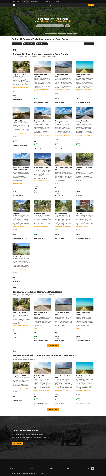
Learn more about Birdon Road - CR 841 (42, 174)
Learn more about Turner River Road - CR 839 (63, 82)
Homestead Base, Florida (51, 33)
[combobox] (51, 25)
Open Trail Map (17, 443)
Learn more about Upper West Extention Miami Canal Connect (21, 174)
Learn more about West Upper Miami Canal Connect (63, 128)
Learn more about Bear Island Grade (21, 262)
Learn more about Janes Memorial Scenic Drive (84, 174)
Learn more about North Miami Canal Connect (42, 82)
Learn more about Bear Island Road (63, 219)
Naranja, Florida (62, 33)
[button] (17, 43)
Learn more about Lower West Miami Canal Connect (84, 128)
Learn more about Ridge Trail (21, 219)
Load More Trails (53, 345)
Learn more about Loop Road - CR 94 (21, 82)
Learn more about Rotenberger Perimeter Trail (42, 128)
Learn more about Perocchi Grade (42, 219)
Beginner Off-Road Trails (41, 15)
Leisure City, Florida (72, 33)
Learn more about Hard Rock (84, 219)
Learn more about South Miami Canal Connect (84, 82)
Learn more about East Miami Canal (21, 128)
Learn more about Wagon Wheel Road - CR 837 (63, 174)
